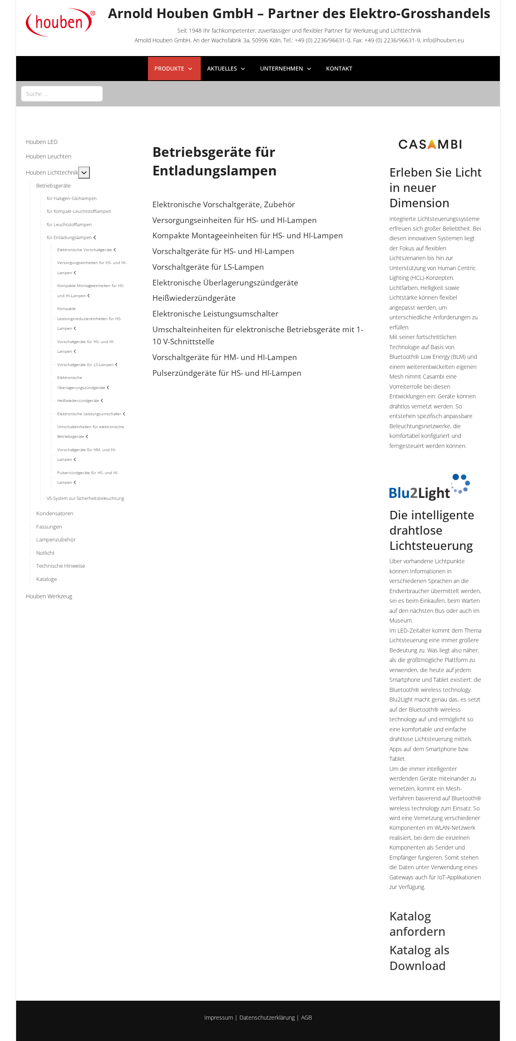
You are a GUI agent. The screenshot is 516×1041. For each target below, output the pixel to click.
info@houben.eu (443, 40)
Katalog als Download (419, 957)
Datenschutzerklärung (267, 1017)
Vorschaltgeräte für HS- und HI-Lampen (223, 251)
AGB (306, 1017)
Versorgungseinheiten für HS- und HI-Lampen (234, 219)
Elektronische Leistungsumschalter (215, 313)
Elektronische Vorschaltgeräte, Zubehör (223, 204)
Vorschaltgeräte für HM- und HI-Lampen (224, 357)
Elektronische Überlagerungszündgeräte (225, 282)
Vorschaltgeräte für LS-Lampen (208, 266)
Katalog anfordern (417, 923)
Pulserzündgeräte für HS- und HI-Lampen (227, 372)
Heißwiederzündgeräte (194, 297)
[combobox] (62, 94)
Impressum (218, 1017)
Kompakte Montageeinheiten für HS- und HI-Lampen (247, 235)
